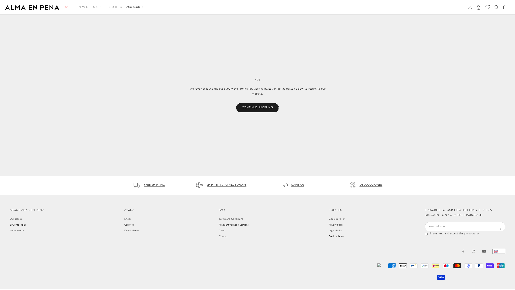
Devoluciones (131, 230)
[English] (499, 251)
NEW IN (84, 7)
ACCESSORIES (134, 7)
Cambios (129, 225)
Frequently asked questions (234, 225)
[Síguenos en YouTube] (484, 251)
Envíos (128, 219)
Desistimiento (336, 236)
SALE (68, 7)
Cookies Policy (337, 219)
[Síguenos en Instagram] (474, 251)
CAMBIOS (297, 184)
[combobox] (498, 251)
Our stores (16, 219)
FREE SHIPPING (154, 184)
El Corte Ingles (18, 225)
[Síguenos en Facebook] (463, 251)
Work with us (17, 230)
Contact (223, 236)
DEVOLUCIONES (370, 184)
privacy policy (471, 233)
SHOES (97, 7)
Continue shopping (257, 107)
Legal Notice (335, 230)
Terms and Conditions (231, 219)
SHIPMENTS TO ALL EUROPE (226, 184)
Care (221, 230)
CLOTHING (115, 7)
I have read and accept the (454, 233)
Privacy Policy (336, 225)
